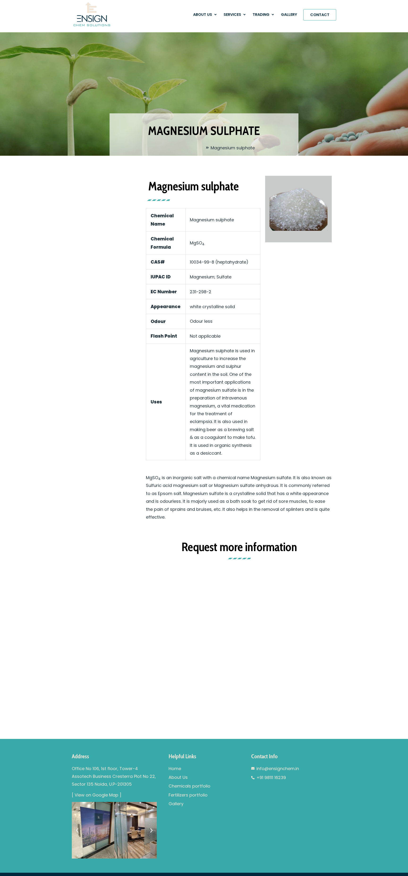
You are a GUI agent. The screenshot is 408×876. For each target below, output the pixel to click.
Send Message (165, 686)
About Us (202, 14)
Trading (261, 14)
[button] (205, 14)
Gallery (289, 14)
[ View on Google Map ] (96, 795)
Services (232, 14)
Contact (319, 14)
